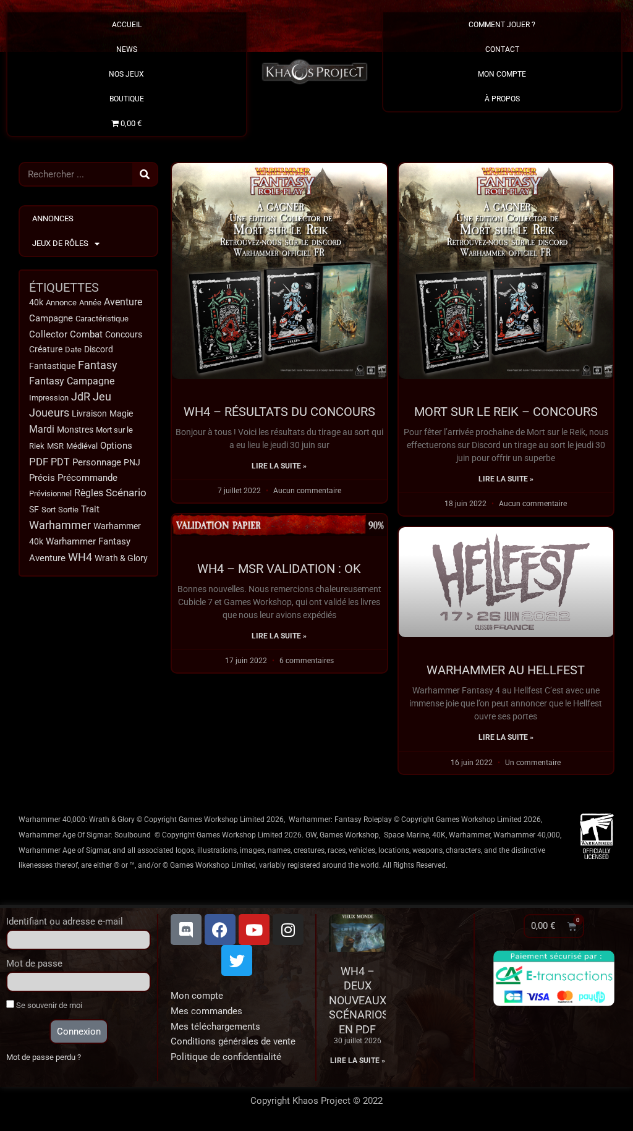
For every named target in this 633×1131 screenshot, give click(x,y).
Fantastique (52, 366)
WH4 (80, 557)
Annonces (53, 218)
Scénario (126, 493)
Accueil (127, 24)
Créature (45, 349)
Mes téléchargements (215, 1026)
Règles (88, 493)
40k (36, 302)
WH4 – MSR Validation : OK (279, 568)
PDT (60, 462)
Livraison (89, 413)
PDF (38, 461)
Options (116, 445)
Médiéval (82, 446)
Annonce (61, 302)
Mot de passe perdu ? (43, 1057)
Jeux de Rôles (60, 243)
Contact (502, 49)
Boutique (126, 99)
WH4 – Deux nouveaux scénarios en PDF (359, 1000)
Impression (49, 397)
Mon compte (197, 995)
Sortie (68, 509)
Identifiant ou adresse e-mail (64, 921)
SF (34, 509)
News (126, 49)
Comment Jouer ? (502, 24)
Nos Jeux (126, 74)
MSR (55, 446)
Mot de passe (34, 963)
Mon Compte (502, 74)
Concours (123, 334)
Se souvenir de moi (48, 1005)
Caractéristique (102, 318)
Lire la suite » (279, 466)
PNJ (132, 462)
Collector (48, 334)
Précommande (87, 477)
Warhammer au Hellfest (506, 670)
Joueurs (49, 412)
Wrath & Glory (121, 558)
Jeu (102, 396)
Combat (86, 334)
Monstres (75, 429)
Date (73, 349)
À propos (502, 99)
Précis (42, 477)
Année (90, 302)
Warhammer (60, 525)
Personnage (96, 462)
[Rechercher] (144, 174)
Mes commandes (206, 1011)
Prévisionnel (50, 493)
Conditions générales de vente (233, 1041)
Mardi (41, 429)
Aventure (123, 302)
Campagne (51, 318)
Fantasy (97, 365)
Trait (90, 509)
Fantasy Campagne (71, 381)
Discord (98, 349)
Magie (121, 414)
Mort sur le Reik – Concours (506, 411)
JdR (80, 397)
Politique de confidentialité (226, 1056)
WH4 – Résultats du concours (279, 411)
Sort (48, 509)
